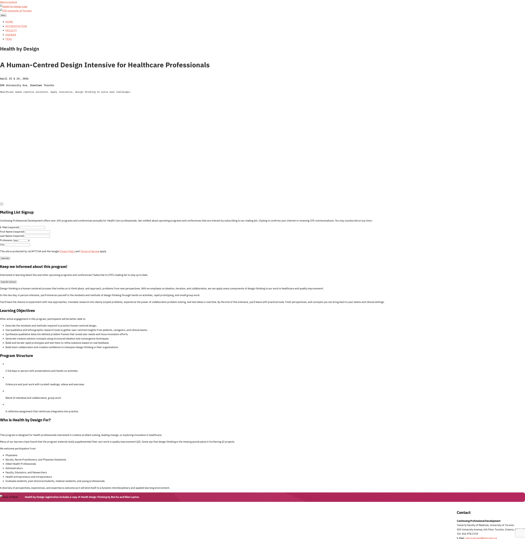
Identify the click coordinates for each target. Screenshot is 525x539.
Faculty (11, 30)
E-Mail (9, 227)
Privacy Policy (67, 251)
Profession (6, 240)
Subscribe (5, 258)
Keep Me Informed (8, 282)
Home (9, 21)
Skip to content (8, 2)
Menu (3, 15)
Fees (8, 39)
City (2, 244)
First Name (12, 231)
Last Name (12, 235)
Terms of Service (89, 251)
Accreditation (16, 26)
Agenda (10, 34)
